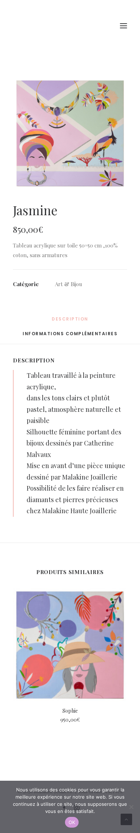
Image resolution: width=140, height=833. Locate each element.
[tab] (70, 336)
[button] (70, 133)
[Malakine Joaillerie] (53, 26)
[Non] (131, 806)
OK (72, 822)
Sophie (70, 710)
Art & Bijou (68, 284)
